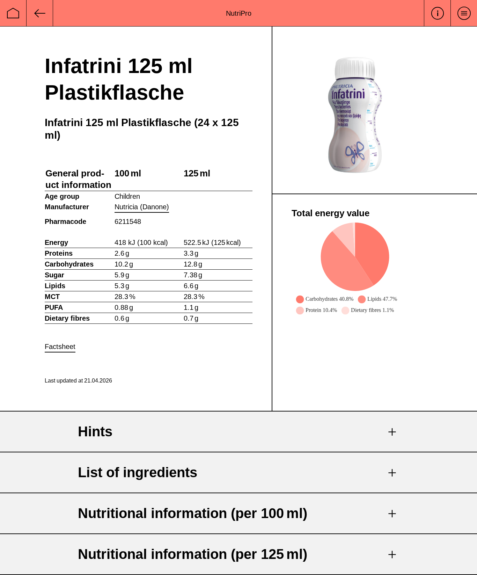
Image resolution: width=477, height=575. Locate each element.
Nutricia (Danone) (142, 207)
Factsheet (60, 346)
